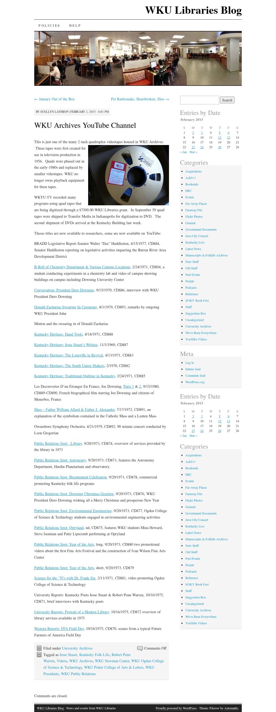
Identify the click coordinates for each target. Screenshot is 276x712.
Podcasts (191, 287)
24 (201, 147)
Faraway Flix (193, 210)
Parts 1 (128, 386)
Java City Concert (196, 236)
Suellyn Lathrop (54, 112)
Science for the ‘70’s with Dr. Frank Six (64, 577)
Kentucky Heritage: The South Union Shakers (69, 365)
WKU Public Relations (78, 673)
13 (228, 137)
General (190, 223)
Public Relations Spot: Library (58, 443)
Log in (189, 362)
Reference (191, 294)
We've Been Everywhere (200, 332)
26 (219, 147)
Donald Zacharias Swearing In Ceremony (65, 306)
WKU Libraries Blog (193, 9)
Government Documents (201, 229)
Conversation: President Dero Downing (64, 289)
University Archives (77, 648)
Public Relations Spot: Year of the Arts (64, 544)
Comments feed (195, 375)
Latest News (193, 248)
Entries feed (193, 369)
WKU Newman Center (112, 660)
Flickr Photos (194, 216)
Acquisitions (193, 171)
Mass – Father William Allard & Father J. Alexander (74, 409)
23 (193, 147)
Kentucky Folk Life (94, 654)
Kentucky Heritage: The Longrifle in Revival (68, 355)
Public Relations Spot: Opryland (59, 527)
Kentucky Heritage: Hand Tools (58, 334)
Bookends (191, 184)
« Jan (183, 152)
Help (75, 25)
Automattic (231, 708)
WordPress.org (195, 382)
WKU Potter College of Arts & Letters (113, 667)
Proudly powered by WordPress (176, 708)
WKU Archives (81, 660)
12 (219, 137)
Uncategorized (194, 320)
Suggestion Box (195, 313)
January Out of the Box (54, 98)
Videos (62, 660)
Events (189, 197)
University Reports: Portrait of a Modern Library (71, 611)
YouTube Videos (196, 339)
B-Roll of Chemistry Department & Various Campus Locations (82, 266)
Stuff (188, 307)
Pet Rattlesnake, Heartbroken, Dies (140, 98)
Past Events (192, 274)
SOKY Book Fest (197, 300)
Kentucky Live (194, 242)
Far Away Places (196, 203)
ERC (188, 190)
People (189, 281)
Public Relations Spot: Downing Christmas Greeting (74, 493)
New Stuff (192, 261)
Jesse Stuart (68, 654)
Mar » (193, 152)
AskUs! (190, 177)
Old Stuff (191, 268)
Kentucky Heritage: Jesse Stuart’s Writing (66, 344)
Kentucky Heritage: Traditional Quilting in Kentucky (74, 375)
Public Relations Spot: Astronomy (60, 460)
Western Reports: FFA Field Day (59, 628)
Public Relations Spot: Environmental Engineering (73, 510)
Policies (50, 25)
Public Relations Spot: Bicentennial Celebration (70, 477)
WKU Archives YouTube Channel (85, 125)
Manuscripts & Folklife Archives (206, 255)
